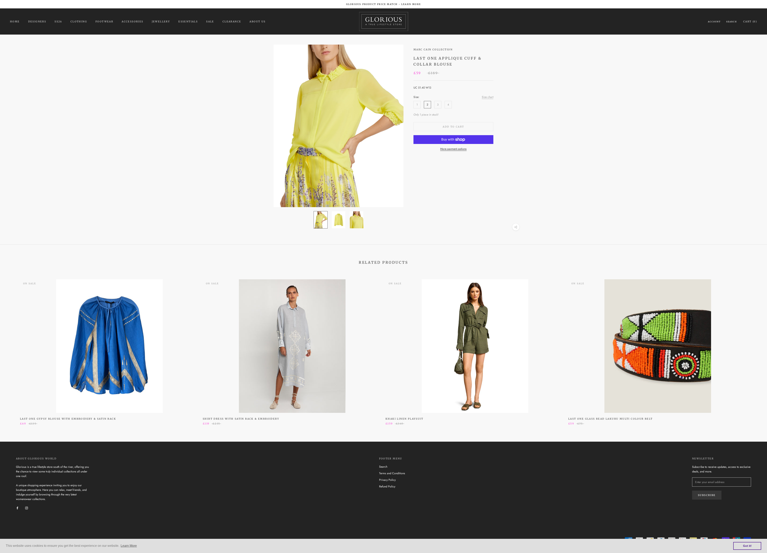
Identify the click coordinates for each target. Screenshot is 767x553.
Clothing (79, 21)
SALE (210, 21)
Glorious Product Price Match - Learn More (383, 4)
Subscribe (707, 495)
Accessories (132, 21)
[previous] (12, 347)
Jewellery (161, 21)
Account (714, 21)
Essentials (188, 21)
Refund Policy (387, 486)
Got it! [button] (747, 545)
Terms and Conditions (392, 473)
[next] (754, 347)
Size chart (487, 97)
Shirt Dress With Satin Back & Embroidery (241, 418)
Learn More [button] (129, 545)
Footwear (104, 21)
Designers (37, 21)
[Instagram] (26, 507)
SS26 (58, 21)
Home (15, 21)
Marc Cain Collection (433, 49)
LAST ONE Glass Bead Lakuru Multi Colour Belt (610, 418)
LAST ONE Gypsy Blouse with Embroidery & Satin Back (68, 418)
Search (731, 21)
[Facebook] (17, 507)
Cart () (750, 21)
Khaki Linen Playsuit (404, 418)
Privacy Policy (387, 480)
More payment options (453, 149)
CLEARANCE (232, 21)
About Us (257, 21)
